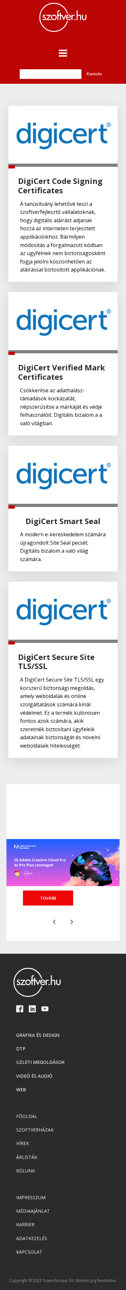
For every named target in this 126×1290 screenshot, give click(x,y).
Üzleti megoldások (40, 1062)
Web (21, 1089)
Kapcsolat (29, 1252)
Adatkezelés (31, 1238)
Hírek (22, 1143)
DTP (21, 1049)
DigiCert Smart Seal (63, 521)
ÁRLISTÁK (26, 1157)
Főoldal (26, 1116)
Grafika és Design (37, 1035)
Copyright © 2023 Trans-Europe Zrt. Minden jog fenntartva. (63, 1280)
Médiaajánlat (33, 1211)
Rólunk (25, 1171)
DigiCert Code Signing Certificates (60, 186)
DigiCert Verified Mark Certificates (61, 372)
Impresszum (31, 1197)
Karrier (25, 1224)
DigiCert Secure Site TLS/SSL (56, 662)
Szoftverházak (35, 1130)
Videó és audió (34, 1076)
